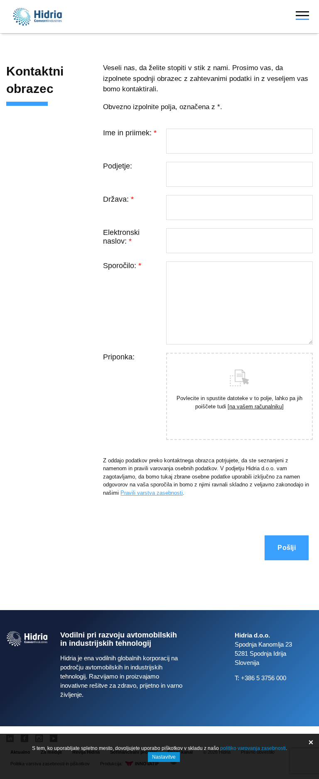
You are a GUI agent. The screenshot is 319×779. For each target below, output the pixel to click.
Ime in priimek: (130, 133)
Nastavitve (164, 757)
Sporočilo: (122, 265)
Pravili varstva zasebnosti (151, 493)
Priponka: (119, 357)
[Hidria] (37, 16)
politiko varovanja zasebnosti (253, 748)
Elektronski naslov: (121, 236)
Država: (118, 199)
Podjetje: (117, 166)
